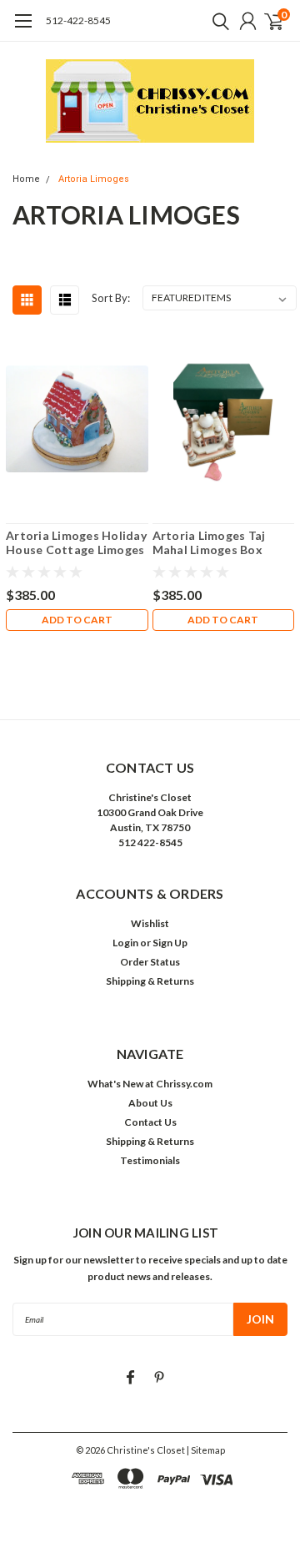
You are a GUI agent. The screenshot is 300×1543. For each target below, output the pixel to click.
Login (125, 942)
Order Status (150, 962)
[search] (216, 21)
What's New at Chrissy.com (150, 1083)
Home (26, 179)
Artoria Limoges (93, 179)
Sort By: (111, 298)
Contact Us (150, 1122)
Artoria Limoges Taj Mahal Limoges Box (209, 542)
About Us (150, 1103)
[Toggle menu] (23, 29)
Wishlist (150, 923)
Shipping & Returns (150, 981)
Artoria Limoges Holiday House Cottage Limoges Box (76, 542)
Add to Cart (77, 619)
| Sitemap (206, 1450)
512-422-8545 (78, 20)
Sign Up (170, 942)
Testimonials (150, 1160)
